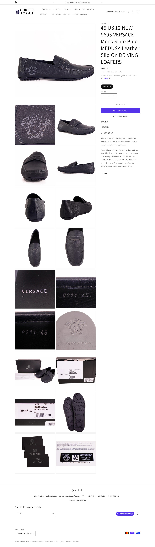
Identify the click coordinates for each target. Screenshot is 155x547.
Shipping (104, 72)
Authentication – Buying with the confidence (63, 496)
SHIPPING (92, 496)
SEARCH (72, 500)
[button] (45, 9)
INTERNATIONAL (113, 496)
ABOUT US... (39, 496)
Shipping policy (59, 541)
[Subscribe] (53, 513)
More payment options (120, 116)
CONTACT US (81, 500)
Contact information (72, 541)
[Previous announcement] (53, 2)
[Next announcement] (101, 2)
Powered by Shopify (36, 542)
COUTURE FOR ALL (25, 542)
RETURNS (101, 496)
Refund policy (48, 541)
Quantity (103, 92)
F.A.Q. (84, 496)
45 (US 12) (107, 87)
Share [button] (105, 173)
